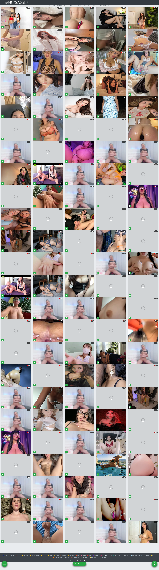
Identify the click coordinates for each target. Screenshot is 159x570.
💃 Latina (17, 555)
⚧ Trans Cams (125, 555)
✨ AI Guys (66, 557)
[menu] (4, 564)
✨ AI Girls (153, 555)
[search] (154, 564)
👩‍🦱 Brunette (63, 555)
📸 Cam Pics (93, 557)
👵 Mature (43, 555)
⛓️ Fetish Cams (145, 555)
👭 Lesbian (96, 555)
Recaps (81, 560)
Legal (92, 560)
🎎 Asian (5, 555)
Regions (74, 560)
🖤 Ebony (11, 555)
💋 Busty (89, 555)
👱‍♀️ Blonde (56, 555)
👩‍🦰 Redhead (71, 555)
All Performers (87, 560)
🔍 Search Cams (101, 557)
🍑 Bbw (78, 555)
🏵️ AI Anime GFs (57, 557)
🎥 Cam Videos (84, 557)
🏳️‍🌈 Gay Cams (116, 555)
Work (78, 560)
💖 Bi (101, 555)
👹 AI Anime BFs (74, 557)
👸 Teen (50, 555)
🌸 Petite (83, 555)
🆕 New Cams (108, 555)
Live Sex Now (79, 564)
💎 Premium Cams (135, 555)
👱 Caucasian (25, 555)
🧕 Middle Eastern (34, 555)
